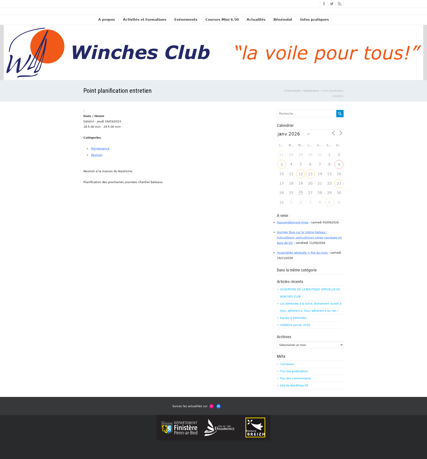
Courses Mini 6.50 (222, 20)
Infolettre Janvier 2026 (295, 325)
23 (339, 184)
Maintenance (100, 148)
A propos (106, 20)
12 (300, 174)
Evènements (185, 20)
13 (310, 174)
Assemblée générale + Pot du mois (302, 252)
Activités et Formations (144, 20)
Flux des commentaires (295, 378)
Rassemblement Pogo (292, 222)
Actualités (256, 20)
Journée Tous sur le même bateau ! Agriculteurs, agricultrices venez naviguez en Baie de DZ (309, 238)
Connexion (287, 364)
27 (281, 155)
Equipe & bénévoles (293, 317)
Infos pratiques (314, 20)
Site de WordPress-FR (294, 385)
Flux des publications (294, 371)
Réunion (97, 155)
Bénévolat (283, 20)
